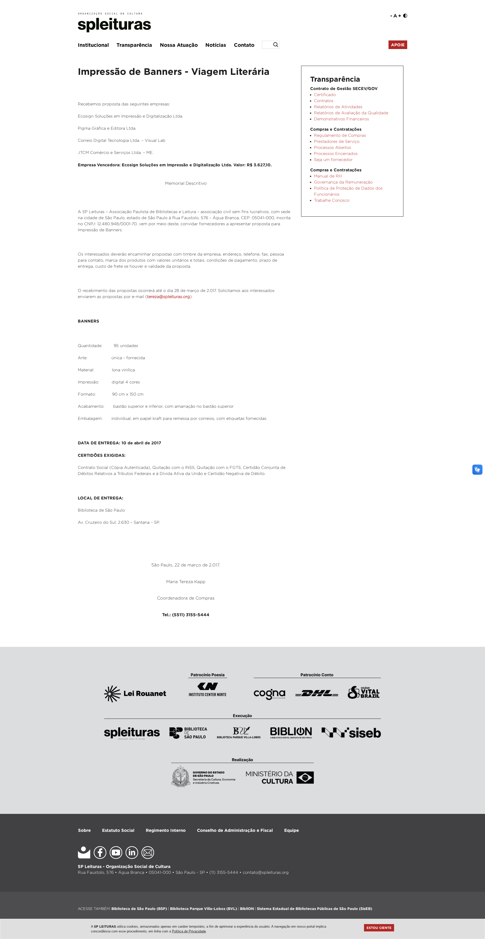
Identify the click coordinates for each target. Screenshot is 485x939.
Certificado (325, 95)
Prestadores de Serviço (336, 141)
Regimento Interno (166, 830)
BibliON (247, 908)
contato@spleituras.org (266, 872)
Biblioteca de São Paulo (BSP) (139, 908)
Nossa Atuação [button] (179, 45)
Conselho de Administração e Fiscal (235, 830)
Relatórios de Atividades (338, 107)
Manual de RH (328, 176)
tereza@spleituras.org (168, 296)
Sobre (84, 830)
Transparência (134, 45)
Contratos (323, 101)
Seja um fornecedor (333, 159)
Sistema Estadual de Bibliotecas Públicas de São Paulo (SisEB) (314, 908)
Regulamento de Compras (340, 135)
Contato (244, 45)
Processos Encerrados (336, 153)
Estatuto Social (118, 830)
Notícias (215, 45)
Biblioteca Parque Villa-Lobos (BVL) (203, 908)
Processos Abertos (332, 147)
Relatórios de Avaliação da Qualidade (351, 113)
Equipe (291, 830)
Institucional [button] (93, 45)
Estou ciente (379, 927)
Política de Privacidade (189, 931)
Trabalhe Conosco (331, 200)
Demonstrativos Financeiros (341, 119)
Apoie (398, 44)
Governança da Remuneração (343, 182)
